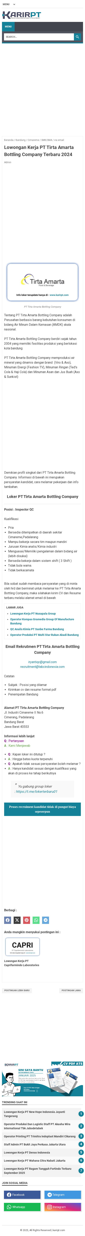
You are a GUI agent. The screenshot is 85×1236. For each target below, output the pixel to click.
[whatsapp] (36, 920)
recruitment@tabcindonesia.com (42, 667)
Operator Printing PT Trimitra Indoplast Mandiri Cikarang (40, 1136)
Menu (8, 26)
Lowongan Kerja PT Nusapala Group (33, 613)
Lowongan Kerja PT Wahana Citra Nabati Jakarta (34, 1160)
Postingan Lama (71, 990)
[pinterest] (26, 920)
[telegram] (45, 920)
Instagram (59, 1207)
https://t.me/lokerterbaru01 (36, 791)
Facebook (18, 1194)
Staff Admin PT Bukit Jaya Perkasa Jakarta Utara (35, 1144)
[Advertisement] (42, 87)
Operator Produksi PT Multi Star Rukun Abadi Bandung (44, 634)
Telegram (58, 1194)
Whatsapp (18, 1207)
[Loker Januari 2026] (21, 15)
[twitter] (17, 920)
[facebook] (7, 920)
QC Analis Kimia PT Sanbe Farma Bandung (37, 629)
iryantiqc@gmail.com (42, 662)
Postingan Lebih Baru (16, 990)
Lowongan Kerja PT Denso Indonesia (27, 1152)
